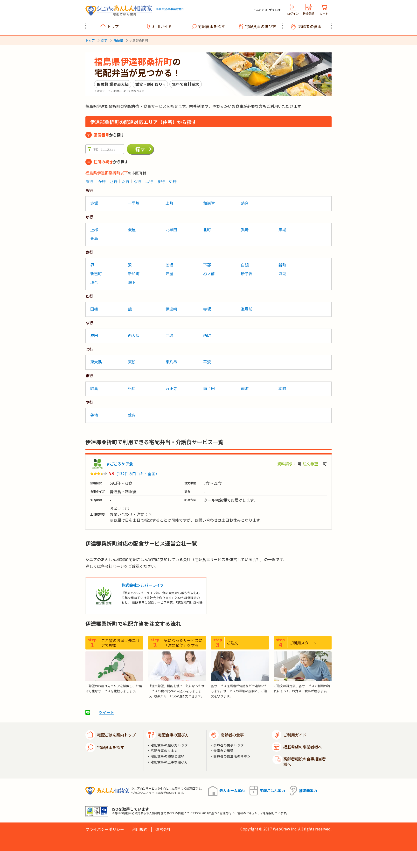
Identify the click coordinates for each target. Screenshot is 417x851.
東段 (132, 362)
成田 (94, 335)
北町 (207, 229)
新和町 (133, 273)
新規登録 (308, 13)
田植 (94, 309)
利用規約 (139, 829)
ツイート (106, 712)
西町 (207, 335)
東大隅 (96, 362)
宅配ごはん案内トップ (116, 735)
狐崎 (245, 229)
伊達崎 (171, 309)
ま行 (161, 181)
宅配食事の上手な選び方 (169, 762)
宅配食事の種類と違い (167, 756)
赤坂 (94, 203)
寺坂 (207, 309)
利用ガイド (162, 26)
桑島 (94, 238)
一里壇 (133, 203)
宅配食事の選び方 (260, 26)
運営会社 (163, 829)
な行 (137, 181)
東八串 (171, 362)
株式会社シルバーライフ (142, 585)
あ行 (89, 181)
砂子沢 (246, 273)
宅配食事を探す (211, 26)
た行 (125, 181)
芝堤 (169, 265)
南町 (245, 388)
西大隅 (133, 335)
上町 (169, 203)
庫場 (282, 229)
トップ (113, 26)
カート (324, 13)
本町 (282, 388)
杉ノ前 (209, 273)
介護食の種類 (223, 750)
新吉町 (96, 273)
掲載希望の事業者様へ (170, 9)
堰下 (132, 282)
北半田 (171, 229)
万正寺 (171, 388)
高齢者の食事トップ (228, 745)
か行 (102, 181)
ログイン (293, 13)
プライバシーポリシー (104, 829)
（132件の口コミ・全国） (136, 473)
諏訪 (282, 273)
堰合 (94, 282)
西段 (169, 335)
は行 (149, 181)
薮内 (132, 415)
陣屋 (169, 273)
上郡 (94, 229)
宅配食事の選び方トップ (169, 745)
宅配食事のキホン (164, 750)
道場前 (246, 309)
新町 (282, 265)
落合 (245, 203)
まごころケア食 (119, 464)
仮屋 (132, 229)
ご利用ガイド (294, 735)
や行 (173, 181)
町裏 (94, 388)
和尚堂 (209, 203)
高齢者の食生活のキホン (231, 756)
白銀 (245, 265)
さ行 (114, 181)
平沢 (207, 362)
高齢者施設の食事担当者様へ (304, 761)
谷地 (94, 415)
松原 (132, 388)
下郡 (207, 265)
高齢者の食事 (309, 26)
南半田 (209, 388)
